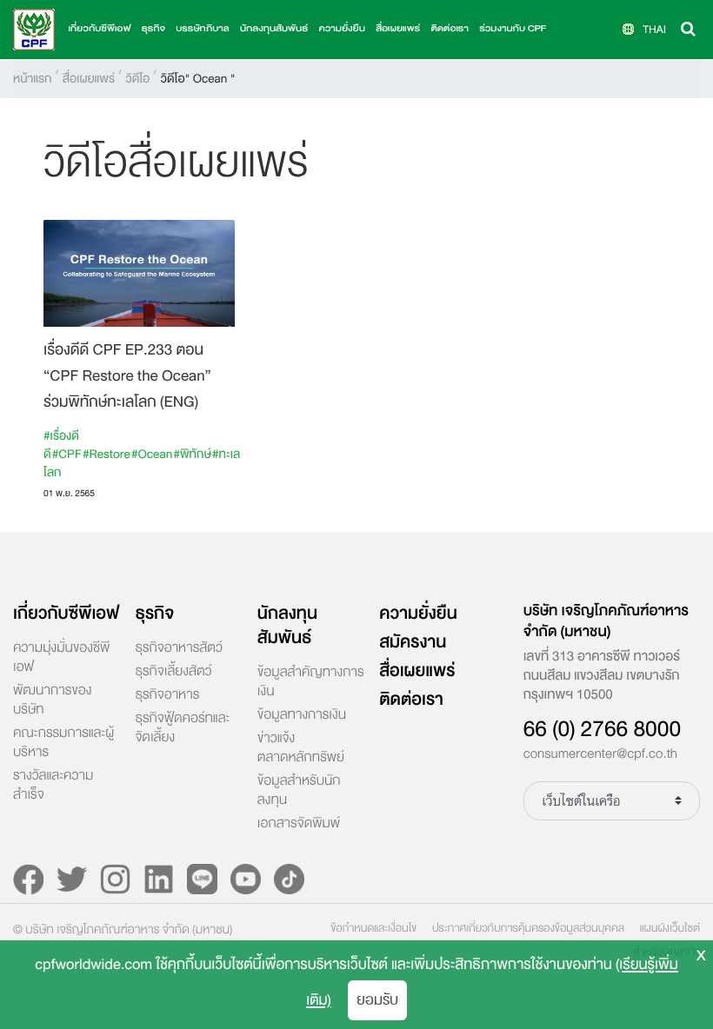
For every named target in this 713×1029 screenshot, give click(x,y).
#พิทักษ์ (191, 454)
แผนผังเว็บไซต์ (670, 928)
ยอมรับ (377, 1000)
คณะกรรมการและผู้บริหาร (63, 743)
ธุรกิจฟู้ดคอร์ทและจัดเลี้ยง (182, 728)
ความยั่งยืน (341, 29)
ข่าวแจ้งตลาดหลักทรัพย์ (300, 748)
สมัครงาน (412, 642)
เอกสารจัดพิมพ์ (298, 823)
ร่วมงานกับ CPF (512, 29)
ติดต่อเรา (449, 29)
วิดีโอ (137, 79)
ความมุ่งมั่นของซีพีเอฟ (61, 658)
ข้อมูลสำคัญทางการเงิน (310, 682)
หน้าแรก (32, 79)
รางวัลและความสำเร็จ (53, 786)
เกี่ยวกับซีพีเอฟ (66, 613)
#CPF (67, 454)
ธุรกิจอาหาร (167, 695)
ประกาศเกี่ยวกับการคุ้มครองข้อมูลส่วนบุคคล (528, 928)
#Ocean (151, 454)
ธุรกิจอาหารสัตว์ (178, 648)
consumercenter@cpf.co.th (600, 754)
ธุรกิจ (154, 613)
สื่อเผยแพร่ (89, 79)
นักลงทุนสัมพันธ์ (287, 626)
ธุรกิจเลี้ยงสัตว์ (173, 671)
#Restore (106, 454)
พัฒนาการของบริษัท (52, 700)
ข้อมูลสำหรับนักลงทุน (299, 791)
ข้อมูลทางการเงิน (301, 715)
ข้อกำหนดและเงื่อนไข (373, 928)
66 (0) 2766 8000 (602, 729)
